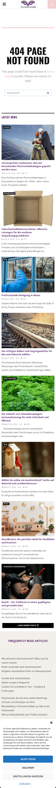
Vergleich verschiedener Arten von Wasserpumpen (26, 671)
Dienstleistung (9, 193)
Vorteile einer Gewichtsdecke (16, 678)
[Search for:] (28, 92)
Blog (5, 259)
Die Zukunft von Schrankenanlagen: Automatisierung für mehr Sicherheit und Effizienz (25, 417)
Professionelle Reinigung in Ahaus (21, 295)
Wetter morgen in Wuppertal (15, 682)
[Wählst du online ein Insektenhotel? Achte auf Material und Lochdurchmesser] (28, 459)
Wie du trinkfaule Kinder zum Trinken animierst (24, 714)
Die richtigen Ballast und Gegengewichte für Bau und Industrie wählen (27, 353)
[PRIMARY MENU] (4, 4)
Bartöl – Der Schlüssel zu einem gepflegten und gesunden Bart (26, 604)
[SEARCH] (48, 93)
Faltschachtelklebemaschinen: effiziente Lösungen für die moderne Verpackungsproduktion (24, 232)
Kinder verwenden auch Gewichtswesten (21, 667)
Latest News (9, 117)
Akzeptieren (28, 759)
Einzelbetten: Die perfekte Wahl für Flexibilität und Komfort (28, 541)
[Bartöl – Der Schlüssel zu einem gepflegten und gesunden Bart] (28, 581)
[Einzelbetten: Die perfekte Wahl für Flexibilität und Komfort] (28, 518)
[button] (51, 722)
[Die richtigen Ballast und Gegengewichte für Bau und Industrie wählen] (28, 330)
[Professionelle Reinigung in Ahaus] (28, 274)
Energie (7, 127)
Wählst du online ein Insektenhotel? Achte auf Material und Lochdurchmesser (28, 482)
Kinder (6, 504)
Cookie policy (24, 784)
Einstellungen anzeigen (28, 776)
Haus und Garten (10, 378)
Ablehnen (28, 767)
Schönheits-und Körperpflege (15, 566)
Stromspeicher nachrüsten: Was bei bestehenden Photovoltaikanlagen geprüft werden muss (26, 166)
